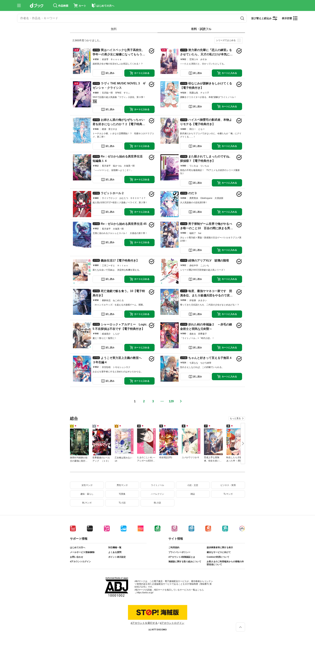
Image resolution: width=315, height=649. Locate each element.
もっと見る (235, 418)
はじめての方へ (77, 547)
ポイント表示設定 (117, 557)
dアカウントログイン (80, 561)
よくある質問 (114, 552)
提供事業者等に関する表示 (220, 547)
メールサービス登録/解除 (82, 552)
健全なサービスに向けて (219, 552)
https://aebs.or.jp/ (145, 592)
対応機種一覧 (114, 547)
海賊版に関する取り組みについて (184, 561)
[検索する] (242, 18)
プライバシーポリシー (179, 552)
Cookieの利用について (218, 557)
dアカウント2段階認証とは (181, 557)
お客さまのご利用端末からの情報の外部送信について (225, 563)
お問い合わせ (76, 557)
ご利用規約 (173, 547)
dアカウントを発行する (144, 622)
